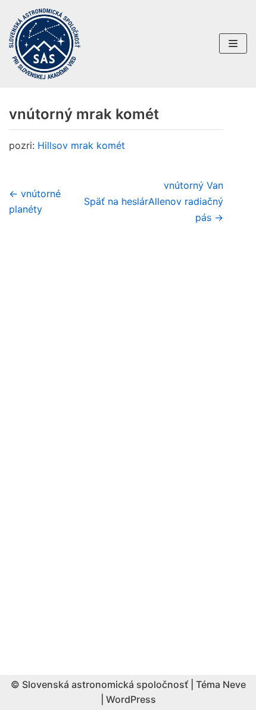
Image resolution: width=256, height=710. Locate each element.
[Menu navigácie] (233, 43)
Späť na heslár (116, 201)
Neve (234, 684)
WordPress (131, 699)
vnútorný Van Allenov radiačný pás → (185, 201)
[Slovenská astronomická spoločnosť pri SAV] (44, 43)
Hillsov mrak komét (81, 145)
